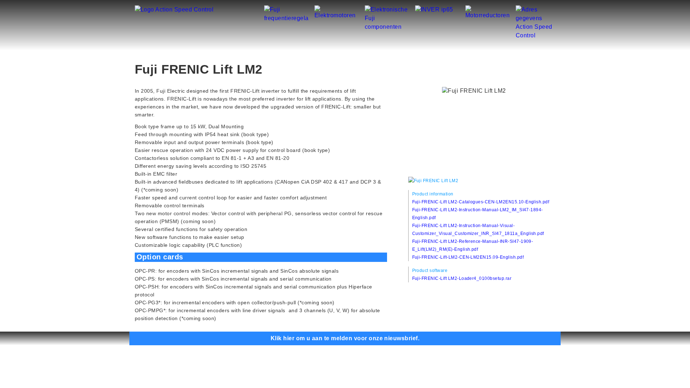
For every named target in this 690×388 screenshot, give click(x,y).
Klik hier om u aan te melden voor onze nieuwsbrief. (345, 338)
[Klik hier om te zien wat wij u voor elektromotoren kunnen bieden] (336, 9)
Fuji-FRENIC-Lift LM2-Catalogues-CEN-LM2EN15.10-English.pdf (480, 201)
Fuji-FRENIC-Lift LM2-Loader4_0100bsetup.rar (462, 278)
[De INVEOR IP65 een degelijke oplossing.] (434, 9)
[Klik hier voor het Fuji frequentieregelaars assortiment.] (286, 9)
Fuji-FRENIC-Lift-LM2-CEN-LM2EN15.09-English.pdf (468, 257)
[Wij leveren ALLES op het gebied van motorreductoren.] (487, 9)
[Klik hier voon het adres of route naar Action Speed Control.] (538, 9)
